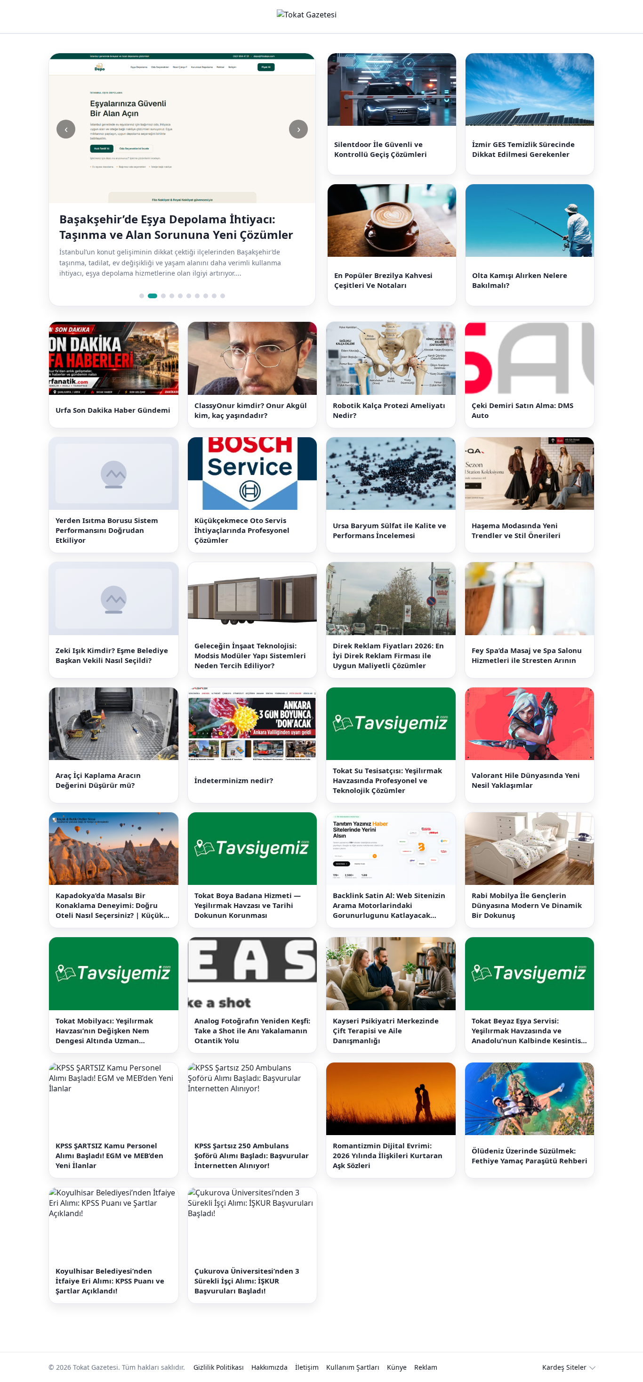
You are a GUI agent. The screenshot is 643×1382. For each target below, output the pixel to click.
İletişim (307, 1351)
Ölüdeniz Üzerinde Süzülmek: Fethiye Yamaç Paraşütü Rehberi (529, 1140)
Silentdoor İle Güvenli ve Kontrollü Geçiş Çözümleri (380, 145)
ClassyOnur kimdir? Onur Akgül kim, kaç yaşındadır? (250, 394)
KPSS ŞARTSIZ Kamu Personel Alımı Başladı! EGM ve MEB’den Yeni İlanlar (109, 1140)
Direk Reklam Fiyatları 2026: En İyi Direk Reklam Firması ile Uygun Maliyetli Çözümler (388, 639)
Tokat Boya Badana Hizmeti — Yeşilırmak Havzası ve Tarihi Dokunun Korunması (247, 890)
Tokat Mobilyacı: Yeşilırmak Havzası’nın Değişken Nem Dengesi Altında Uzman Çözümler (104, 1015)
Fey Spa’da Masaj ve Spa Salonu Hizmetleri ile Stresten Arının (527, 640)
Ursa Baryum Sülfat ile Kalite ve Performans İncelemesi (389, 514)
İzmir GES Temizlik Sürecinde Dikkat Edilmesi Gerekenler (523, 145)
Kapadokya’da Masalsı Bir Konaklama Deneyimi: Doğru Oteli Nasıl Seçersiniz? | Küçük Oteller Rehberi (109, 890)
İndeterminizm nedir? (233, 765)
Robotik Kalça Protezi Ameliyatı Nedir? (389, 394)
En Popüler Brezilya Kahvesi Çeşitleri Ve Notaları (383, 268)
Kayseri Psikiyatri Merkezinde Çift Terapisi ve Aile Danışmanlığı (386, 1015)
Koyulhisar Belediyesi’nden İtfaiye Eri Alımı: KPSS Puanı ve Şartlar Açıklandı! (110, 1265)
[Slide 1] (141, 280)
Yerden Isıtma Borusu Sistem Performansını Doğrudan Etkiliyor (107, 515)
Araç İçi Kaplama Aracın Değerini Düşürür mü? (98, 765)
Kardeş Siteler (564, 1351)
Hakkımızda (269, 1351)
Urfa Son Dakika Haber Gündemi (113, 395)
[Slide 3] (161, 280)
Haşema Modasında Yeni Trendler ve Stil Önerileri (516, 514)
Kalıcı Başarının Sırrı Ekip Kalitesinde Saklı (176, 219)
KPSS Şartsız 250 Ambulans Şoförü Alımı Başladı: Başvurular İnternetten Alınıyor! (251, 1140)
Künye (397, 1351)
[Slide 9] (214, 280)
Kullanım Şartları (352, 1351)
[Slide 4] (171, 280)
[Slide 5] (180, 280)
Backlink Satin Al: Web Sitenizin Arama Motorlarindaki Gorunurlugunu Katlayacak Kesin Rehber (389, 890)
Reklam (425, 1351)
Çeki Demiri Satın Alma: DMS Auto (522, 394)
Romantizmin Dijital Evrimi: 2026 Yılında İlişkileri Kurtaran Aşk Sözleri (387, 1140)
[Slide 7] (197, 280)
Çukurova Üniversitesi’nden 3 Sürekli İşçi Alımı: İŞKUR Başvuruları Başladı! (246, 1265)
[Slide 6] (188, 280)
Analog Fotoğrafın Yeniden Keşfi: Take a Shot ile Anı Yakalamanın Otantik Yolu (252, 1015)
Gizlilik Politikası (218, 1351)
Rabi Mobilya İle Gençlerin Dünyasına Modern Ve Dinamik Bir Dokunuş (527, 890)
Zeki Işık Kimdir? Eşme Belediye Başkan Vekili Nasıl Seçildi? (112, 640)
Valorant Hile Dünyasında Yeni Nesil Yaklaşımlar (526, 765)
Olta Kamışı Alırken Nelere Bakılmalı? (519, 268)
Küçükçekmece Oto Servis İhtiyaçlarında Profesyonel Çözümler (241, 515)
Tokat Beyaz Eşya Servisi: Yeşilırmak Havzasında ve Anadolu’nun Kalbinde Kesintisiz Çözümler (529, 1015)
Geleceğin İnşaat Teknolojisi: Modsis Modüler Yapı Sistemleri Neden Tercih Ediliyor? (250, 639)
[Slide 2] (150, 280)
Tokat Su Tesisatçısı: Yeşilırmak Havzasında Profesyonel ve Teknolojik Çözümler (387, 765)
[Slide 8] (205, 280)
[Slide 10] (222, 280)
